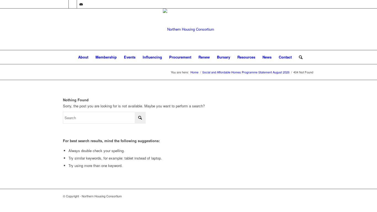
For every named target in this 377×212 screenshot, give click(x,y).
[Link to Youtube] (73, 4)
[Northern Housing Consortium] (188, 29)
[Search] (298, 57)
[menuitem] (83, 57)
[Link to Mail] (81, 4)
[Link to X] (64, 4)
